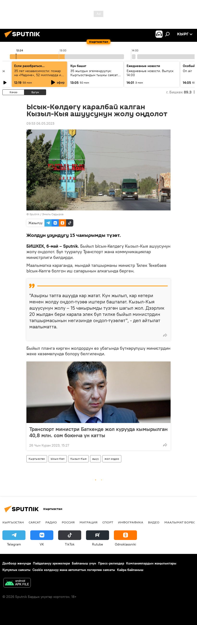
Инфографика (130, 522)
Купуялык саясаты (16, 570)
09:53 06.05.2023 (40, 123)
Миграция (89, 522)
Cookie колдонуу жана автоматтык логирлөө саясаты (73, 570)
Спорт (107, 522)
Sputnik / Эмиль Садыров (46, 214)
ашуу (95, 458)
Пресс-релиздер (111, 563)
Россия (68, 522)
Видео (154, 522)
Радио (51, 522)
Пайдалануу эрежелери (51, 563)
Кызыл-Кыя (78, 458)
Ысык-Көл (58, 458)
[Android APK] (17, 583)
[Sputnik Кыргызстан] (23, 38)
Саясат (35, 522)
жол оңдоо (112, 458)
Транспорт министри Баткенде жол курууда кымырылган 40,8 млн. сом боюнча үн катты (98, 432)
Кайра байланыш (130, 570)
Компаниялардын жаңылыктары (151, 563)
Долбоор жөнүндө (16, 563)
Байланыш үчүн (84, 563)
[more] (165, 335)
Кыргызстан (37, 458)
